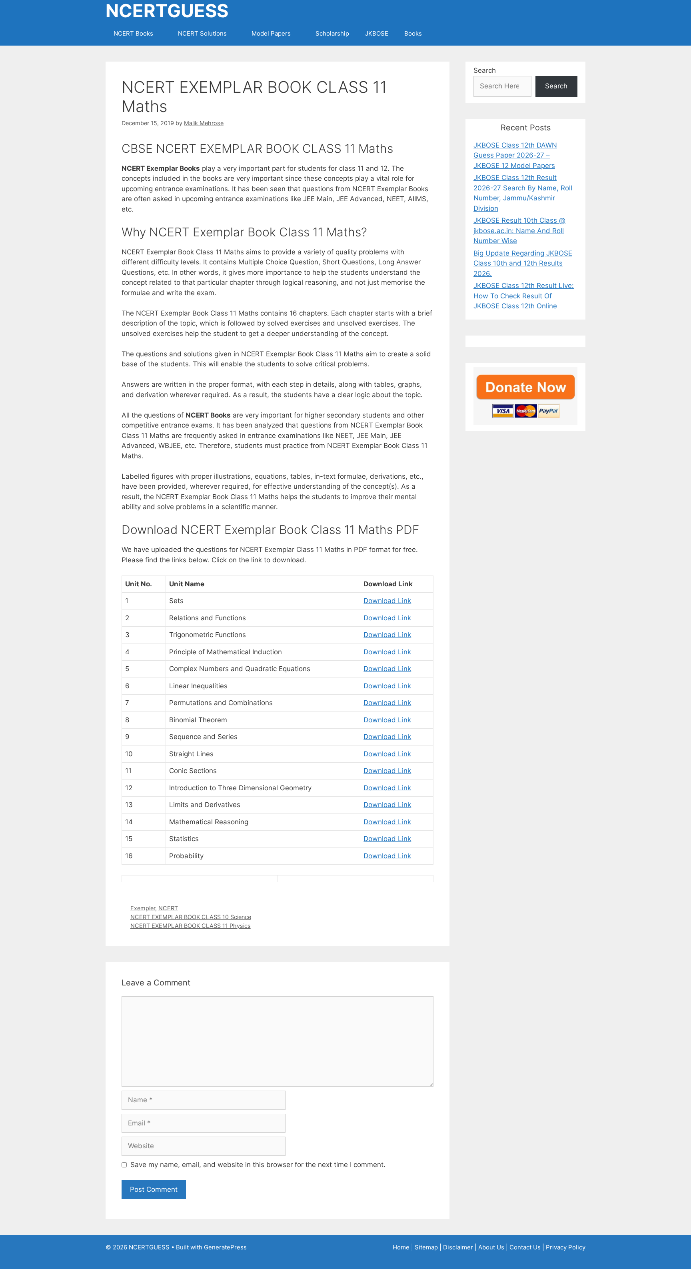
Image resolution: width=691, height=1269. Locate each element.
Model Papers (271, 33)
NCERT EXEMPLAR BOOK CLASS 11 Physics (190, 925)
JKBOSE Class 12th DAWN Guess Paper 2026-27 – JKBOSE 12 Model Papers (515, 155)
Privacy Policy (565, 1247)
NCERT (168, 908)
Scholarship (332, 33)
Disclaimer (458, 1247)
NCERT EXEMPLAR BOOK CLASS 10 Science (190, 916)
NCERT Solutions (202, 33)
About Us (491, 1247)
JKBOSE (376, 33)
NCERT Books (133, 33)
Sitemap (426, 1247)
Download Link (387, 601)
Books (413, 33)
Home (401, 1247)
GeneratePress (225, 1247)
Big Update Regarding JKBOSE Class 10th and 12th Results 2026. (522, 263)
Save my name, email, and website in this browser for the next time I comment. (257, 1165)
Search (484, 70)
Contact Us (525, 1247)
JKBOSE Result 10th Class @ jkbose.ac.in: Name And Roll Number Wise (519, 230)
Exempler (142, 908)
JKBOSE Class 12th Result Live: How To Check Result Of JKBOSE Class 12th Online (523, 296)
